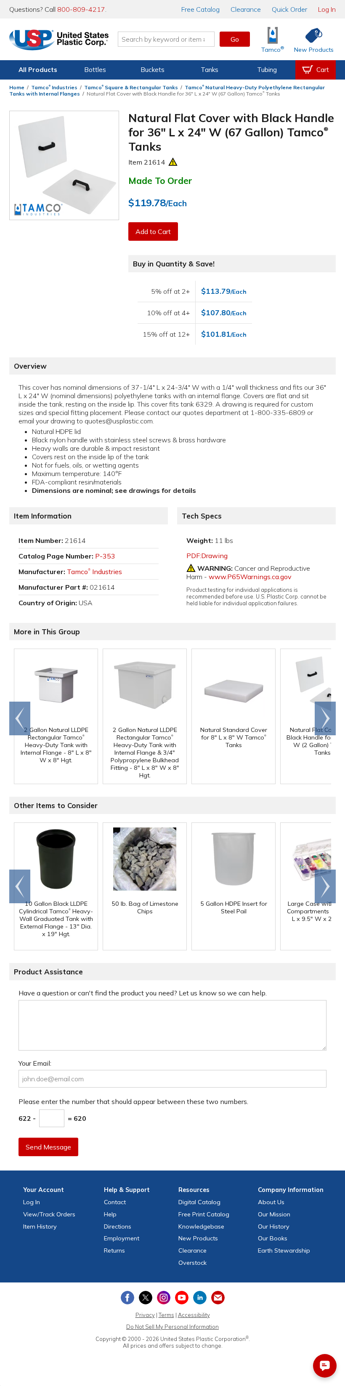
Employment (121, 1238)
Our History (273, 1226)
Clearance (246, 9)
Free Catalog (203, 1214)
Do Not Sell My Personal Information (172, 1326)
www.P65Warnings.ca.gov (250, 576)
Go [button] (235, 39)
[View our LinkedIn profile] (199, 1297)
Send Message (48, 1147)
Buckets (153, 70)
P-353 (105, 556)
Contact (115, 1202)
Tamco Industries (54, 87)
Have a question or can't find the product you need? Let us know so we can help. (143, 993)
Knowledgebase (201, 1226)
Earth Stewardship (284, 1250)
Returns (114, 1250)
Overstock (192, 1262)
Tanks (209, 70)
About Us (271, 1202)
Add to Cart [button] (153, 231)
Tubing (267, 70)
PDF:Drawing (207, 555)
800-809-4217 (81, 9)
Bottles (95, 70)
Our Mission (274, 1214)
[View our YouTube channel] (181, 1297)
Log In (327, 9)
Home (16, 87)
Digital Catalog (199, 1202)
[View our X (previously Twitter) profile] (145, 1297)
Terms (166, 1315)
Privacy (145, 1315)
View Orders (49, 1214)
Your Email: (35, 1063)
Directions (117, 1226)
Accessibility (194, 1315)
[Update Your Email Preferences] (218, 1297)
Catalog (200, 9)
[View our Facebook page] (127, 1297)
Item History (40, 1226)
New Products (198, 1238)
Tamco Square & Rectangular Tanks (131, 87)
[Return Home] (59, 40)
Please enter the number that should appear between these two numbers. (133, 1101)
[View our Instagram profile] (163, 1297)
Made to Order (160, 180)
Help (110, 1214)
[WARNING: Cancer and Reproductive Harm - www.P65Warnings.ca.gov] (173, 162)
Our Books (272, 1238)
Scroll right (325, 718)
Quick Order (289, 9)
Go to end (20, 718)
